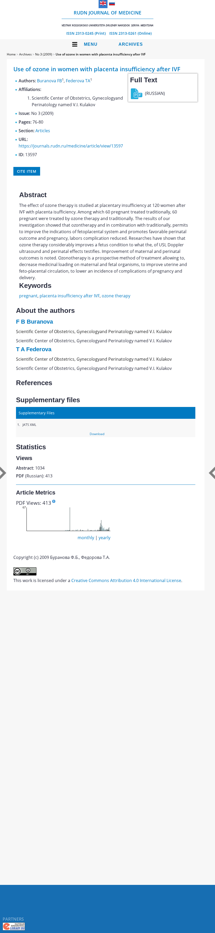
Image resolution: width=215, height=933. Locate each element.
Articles (42, 131)
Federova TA (78, 81)
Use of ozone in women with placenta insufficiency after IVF (101, 54)
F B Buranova (34, 321)
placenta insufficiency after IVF (70, 296)
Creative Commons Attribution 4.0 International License (126, 580)
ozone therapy (116, 296)
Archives (131, 44)
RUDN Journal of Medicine (107, 18)
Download (97, 434)
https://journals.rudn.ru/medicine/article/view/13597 (71, 146)
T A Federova (33, 349)
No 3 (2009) (43, 54)
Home (11, 54)
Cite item (26, 171)
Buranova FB (49, 81)
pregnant (28, 296)
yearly (104, 538)
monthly (86, 538)
